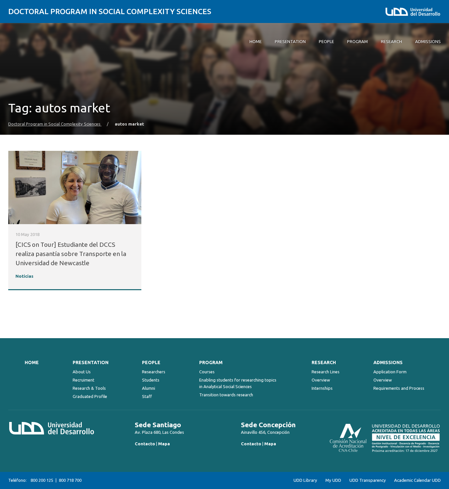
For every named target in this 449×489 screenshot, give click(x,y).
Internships (322, 388)
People (151, 362)
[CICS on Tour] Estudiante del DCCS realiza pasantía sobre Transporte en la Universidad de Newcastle (70, 254)
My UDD (333, 480)
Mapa (164, 443)
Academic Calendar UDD (417, 480)
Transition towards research (226, 394)
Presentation (90, 362)
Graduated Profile (90, 396)
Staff (147, 396)
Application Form (390, 371)
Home (32, 362)
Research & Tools (89, 388)
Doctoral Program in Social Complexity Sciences (109, 11)
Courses (207, 371)
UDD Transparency (367, 480)
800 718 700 (70, 480)
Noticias (24, 276)
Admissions (388, 362)
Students (150, 380)
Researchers (153, 371)
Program (211, 362)
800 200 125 (42, 480)
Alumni (148, 388)
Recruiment (83, 380)
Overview (321, 380)
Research (324, 362)
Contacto (145, 443)
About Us (82, 371)
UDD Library (305, 480)
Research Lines (326, 371)
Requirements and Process (398, 388)
